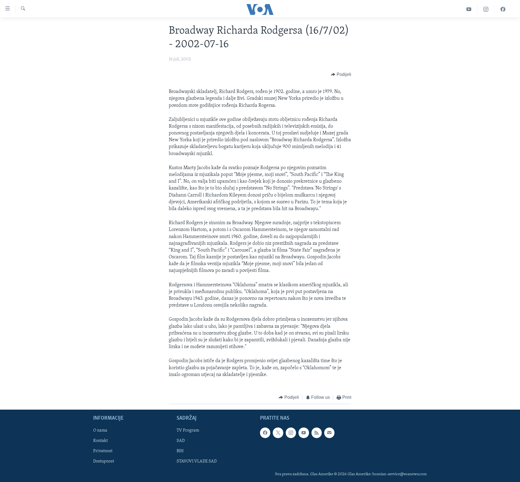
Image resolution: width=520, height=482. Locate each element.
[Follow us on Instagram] (291, 433)
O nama (100, 431)
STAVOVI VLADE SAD (197, 461)
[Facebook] (503, 9)
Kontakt (100, 441)
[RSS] (316, 433)
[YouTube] (468, 9)
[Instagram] (486, 9)
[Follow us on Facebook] (265, 433)
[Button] (341, 74)
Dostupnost (103, 461)
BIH (180, 451)
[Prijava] (329, 433)
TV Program (188, 431)
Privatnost (102, 451)
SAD (181, 441)
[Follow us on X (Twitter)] (278, 433)
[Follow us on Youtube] (303, 433)
